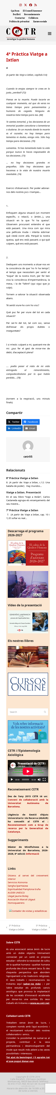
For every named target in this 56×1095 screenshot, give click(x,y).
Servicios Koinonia (17, 882)
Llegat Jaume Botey (18, 896)
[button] (49, 33)
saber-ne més (32, 983)
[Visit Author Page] (28, 445)
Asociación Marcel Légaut (21, 899)
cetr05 (28, 456)
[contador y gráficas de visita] (28, 910)
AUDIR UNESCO (16, 892)
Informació (32, 853)
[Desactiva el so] (39, 779)
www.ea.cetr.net (39, 1003)
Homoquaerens (16, 902)
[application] (28, 771)
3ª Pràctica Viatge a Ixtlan (15, 927)
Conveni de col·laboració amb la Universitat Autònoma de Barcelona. (28, 803)
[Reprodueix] (11, 779)
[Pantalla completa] (44, 779)
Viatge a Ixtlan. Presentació (23, 492)
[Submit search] (45, 712)
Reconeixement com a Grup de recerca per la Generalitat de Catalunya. (28, 828)
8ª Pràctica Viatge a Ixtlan (22, 478)
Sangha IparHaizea (18, 885)
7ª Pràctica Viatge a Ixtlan (22, 510)
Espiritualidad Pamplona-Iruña (24, 889)
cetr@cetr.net (28, 1086)
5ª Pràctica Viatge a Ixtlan (38, 927)
